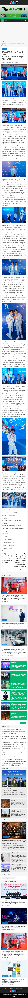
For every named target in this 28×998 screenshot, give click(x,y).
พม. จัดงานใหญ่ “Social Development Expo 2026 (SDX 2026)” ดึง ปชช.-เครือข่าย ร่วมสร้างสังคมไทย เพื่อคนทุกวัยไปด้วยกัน (14, 738)
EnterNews (20, 994)
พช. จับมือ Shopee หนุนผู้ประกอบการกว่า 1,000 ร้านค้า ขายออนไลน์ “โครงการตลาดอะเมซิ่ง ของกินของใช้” (7, 557)
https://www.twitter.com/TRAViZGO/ (15, 528)
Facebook (16, 988)
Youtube (7, 988)
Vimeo (11, 988)
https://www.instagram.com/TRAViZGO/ (11, 525)
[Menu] (5, 20)
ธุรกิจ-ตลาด (4, 49)
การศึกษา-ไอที (13, 852)
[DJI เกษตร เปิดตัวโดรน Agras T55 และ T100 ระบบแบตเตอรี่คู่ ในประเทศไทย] (14, 778)
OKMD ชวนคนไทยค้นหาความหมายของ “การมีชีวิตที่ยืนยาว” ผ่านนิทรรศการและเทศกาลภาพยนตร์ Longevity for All (13, 754)
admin (4, 62)
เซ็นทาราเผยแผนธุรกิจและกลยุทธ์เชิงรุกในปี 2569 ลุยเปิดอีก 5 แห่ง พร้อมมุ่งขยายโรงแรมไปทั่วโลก (19, 716)
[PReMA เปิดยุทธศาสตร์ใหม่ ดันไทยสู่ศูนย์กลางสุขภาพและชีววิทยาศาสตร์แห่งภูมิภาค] (14, 613)
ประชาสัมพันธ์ (13, 853)
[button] (5, 20)
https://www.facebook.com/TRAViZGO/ (11, 520)
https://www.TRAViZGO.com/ (14, 512)
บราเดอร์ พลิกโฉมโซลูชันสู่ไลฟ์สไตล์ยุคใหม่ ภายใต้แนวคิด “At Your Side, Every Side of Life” (18, 675)
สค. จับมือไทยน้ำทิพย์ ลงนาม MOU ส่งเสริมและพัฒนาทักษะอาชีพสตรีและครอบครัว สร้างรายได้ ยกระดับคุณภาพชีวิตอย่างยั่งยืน (13, 731)
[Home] (2, 20)
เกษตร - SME (11, 785)
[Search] (26, 20)
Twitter (21, 988)
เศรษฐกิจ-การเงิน (13, 662)
